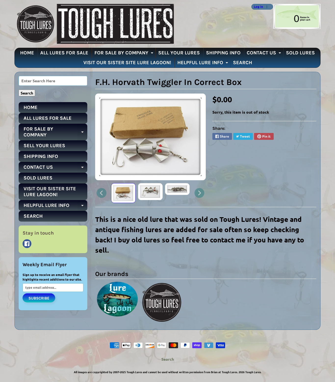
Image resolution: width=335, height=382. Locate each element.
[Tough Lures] (94, 24)
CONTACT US (264, 54)
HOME (27, 53)
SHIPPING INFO (223, 53)
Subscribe (38, 298)
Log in (258, 6)
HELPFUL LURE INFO (203, 64)
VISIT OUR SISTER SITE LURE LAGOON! (127, 62)
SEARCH (242, 62)
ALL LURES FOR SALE (64, 53)
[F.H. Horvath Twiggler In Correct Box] (123, 193)
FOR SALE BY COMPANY (124, 54)
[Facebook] (27, 243)
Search (167, 359)
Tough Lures (253, 372)
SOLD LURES (300, 53)
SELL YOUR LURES (179, 53)
